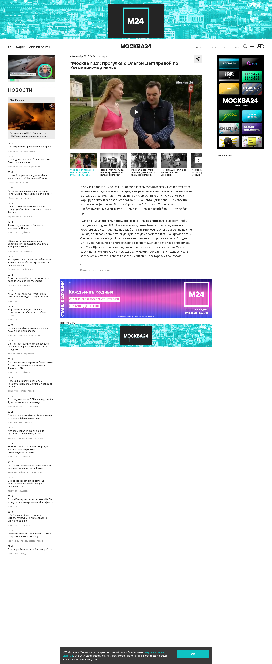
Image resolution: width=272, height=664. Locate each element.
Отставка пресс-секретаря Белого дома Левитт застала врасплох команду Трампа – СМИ (30, 365)
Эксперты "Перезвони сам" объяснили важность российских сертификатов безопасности (29, 262)
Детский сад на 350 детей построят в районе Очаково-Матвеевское (28, 279)
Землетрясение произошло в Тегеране (29, 146)
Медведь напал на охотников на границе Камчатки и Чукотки (26, 432)
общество (13, 182)
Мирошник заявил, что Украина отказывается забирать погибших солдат (27, 312)
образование (14, 217)
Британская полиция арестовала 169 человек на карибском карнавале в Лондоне (28, 346)
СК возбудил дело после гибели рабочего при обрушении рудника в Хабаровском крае (28, 243)
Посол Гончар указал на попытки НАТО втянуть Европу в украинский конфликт (30, 501)
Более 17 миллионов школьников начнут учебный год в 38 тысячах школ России (29, 209)
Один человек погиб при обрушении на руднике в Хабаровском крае (30, 416)
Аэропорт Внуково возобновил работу (30, 549)
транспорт (13, 554)
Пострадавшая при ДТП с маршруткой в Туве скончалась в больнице (30, 401)
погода (23, 391)
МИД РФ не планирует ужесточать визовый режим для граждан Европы (28, 295)
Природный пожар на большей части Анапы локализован (29, 161)
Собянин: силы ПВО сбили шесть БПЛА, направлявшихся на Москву (29, 134)
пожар (27, 167)
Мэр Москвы (17, 100)
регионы (35, 167)
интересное (25, 198)
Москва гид (85, 270)
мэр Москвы (14, 541)
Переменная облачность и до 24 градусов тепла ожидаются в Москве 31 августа (30, 383)
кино (107, 270)
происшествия (15, 151)
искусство (98, 270)
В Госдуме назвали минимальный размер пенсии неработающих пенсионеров (26, 483)
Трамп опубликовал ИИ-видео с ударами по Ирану (26, 227)
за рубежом (29, 151)
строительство (22, 285)
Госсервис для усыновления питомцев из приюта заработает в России (29, 466)
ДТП (26, 407)
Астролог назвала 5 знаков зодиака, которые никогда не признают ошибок (30, 192)
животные (13, 438)
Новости (20, 90)
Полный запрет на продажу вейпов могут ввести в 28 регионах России (28, 177)
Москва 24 (136, 46)
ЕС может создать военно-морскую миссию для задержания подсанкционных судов (28, 449)
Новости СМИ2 (67, 322)
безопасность (15, 269)
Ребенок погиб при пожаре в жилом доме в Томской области (28, 329)
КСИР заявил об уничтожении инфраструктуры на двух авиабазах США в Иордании (28, 518)
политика (12, 232)
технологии (36, 472)
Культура (102, 56)
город (11, 285)
